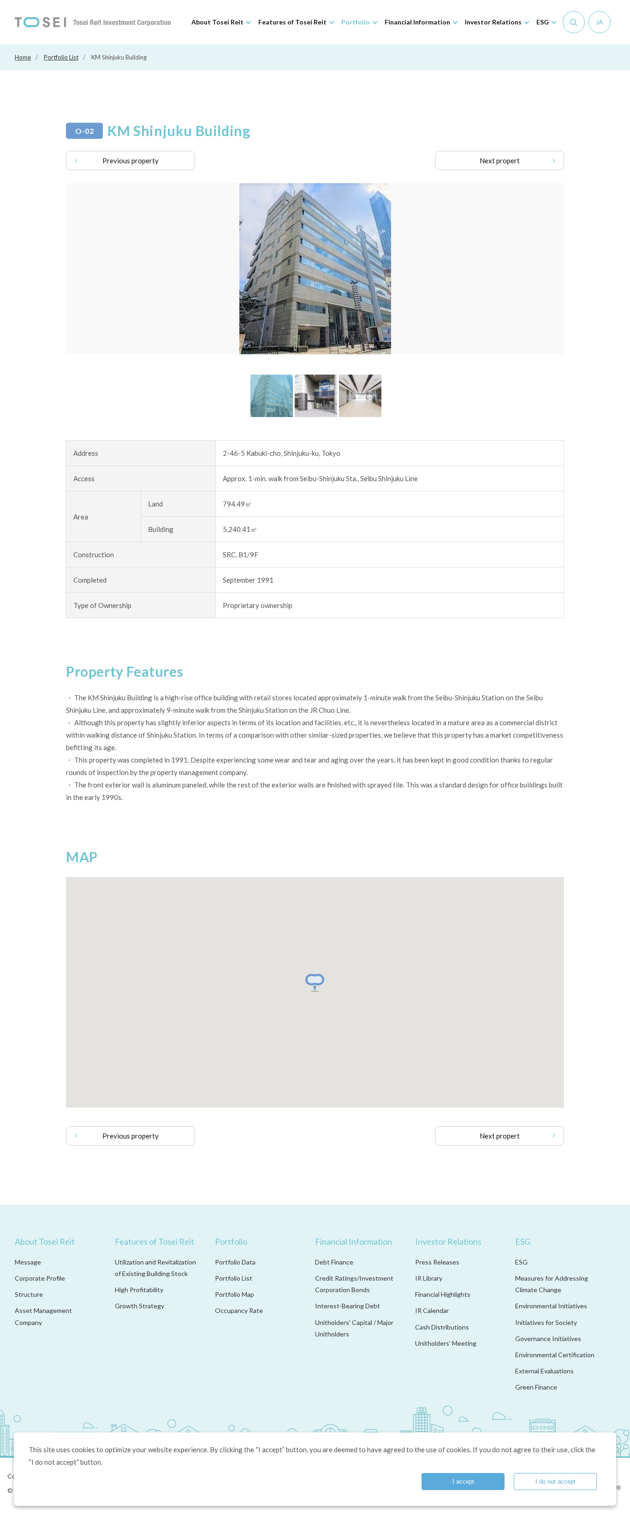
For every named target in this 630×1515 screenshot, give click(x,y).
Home (23, 57)
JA (599, 22)
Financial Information (353, 1241)
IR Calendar (432, 1310)
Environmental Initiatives (551, 1306)
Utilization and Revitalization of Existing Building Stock (155, 1267)
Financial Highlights (442, 1294)
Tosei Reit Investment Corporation (93, 22)
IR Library (428, 1278)
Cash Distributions (442, 1327)
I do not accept (555, 1481)
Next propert (500, 160)
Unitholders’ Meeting (445, 1343)
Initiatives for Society (546, 1322)
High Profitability (139, 1290)
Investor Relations (448, 1241)
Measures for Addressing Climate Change (551, 1284)
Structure (29, 1294)
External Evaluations (544, 1371)
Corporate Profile (40, 1278)
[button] (314, 982)
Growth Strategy (139, 1306)
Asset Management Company (43, 1316)
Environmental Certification (554, 1355)
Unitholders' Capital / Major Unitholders (354, 1328)
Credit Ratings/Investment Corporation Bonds (354, 1284)
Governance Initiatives (548, 1338)
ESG (522, 1241)
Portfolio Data (235, 1262)
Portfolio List (61, 57)
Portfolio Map (234, 1294)
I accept (463, 1481)
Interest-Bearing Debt (347, 1306)
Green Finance (536, 1387)
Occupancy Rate (239, 1310)
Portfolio (231, 1241)
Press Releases (437, 1262)
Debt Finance (334, 1262)
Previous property (130, 160)
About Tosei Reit (45, 1241)
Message (28, 1262)
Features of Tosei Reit (154, 1241)
